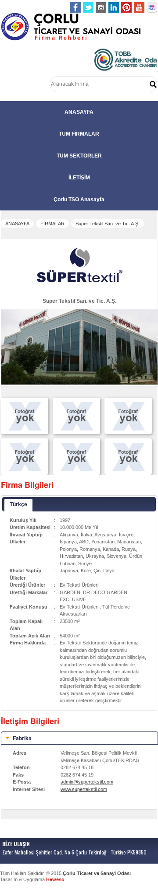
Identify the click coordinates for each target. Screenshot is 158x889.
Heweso (55, 879)
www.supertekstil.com (84, 789)
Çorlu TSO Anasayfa (79, 199)
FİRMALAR (52, 223)
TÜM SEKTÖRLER (79, 156)
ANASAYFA (79, 112)
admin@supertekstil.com (87, 781)
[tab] (79, 738)
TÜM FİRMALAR (79, 134)
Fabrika (22, 738)
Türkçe (18, 504)
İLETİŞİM (79, 178)
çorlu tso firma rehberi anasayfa (71, 27)
